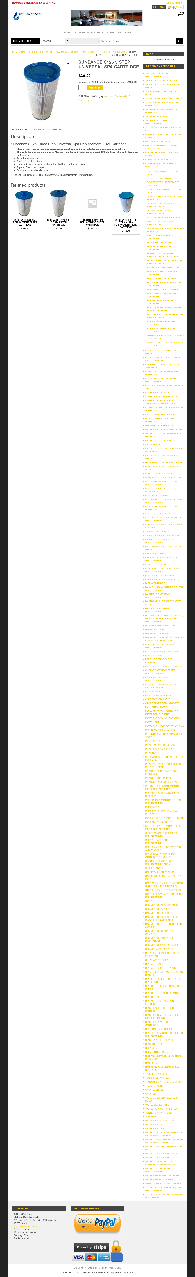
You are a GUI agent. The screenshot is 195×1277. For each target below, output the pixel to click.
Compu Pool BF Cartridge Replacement (160, 380)
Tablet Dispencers (156, 1073)
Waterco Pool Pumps (157, 1157)
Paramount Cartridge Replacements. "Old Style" (163, 255)
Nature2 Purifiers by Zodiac (162, 651)
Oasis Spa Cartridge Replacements (157, 679)
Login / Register (175, 2)
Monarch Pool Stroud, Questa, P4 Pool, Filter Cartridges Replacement (164, 618)
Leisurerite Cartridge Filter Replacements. (162, 570)
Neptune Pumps (154, 655)
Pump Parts (152, 807)
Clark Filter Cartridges (161, 178)
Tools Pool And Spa (157, 1077)
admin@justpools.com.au (26, 1226)
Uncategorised (154, 1089)
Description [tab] (19, 129)
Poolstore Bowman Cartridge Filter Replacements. (163, 787)
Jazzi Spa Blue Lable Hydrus (163, 217)
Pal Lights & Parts (156, 707)
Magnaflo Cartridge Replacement (157, 596)
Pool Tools (152, 753)
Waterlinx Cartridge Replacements (157, 1170)
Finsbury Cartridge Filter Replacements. (162, 205)
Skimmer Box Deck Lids (158, 912)
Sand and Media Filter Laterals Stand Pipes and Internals (164, 885)
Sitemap (78, 1267)
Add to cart (94, 87)
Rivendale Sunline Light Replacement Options (159, 863)
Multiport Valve (155, 629)
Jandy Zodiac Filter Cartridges (164, 535)
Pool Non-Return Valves (160, 745)
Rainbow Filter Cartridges (163, 267)
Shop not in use (111, 1267)
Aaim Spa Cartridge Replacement (156, 75)
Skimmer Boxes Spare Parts (161, 945)
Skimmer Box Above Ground (161, 905)
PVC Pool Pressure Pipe (159, 822)
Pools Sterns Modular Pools (163, 782)
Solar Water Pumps (156, 959)
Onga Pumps (152, 691)
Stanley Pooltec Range (159, 1039)
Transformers (154, 1085)
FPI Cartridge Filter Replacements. (159, 212)
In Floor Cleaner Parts (159, 513)
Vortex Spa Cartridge (158, 1112)
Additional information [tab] (48, 129)
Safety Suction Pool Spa (160, 872)
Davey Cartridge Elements (161, 396)
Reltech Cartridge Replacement (156, 841)
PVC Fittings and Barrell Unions (164, 818)
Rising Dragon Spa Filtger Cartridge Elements (161, 856)
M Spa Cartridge (155, 583)
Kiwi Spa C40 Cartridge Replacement (160, 223)
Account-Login (83, 32)
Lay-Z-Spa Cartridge (157, 553)
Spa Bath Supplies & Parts (160, 967)
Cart (128, 32)
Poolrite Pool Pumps (158, 778)
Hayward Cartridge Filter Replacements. (161, 483)
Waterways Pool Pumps (159, 1179)
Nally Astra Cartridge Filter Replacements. (162, 646)
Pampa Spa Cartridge (159, 242)
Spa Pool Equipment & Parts (162, 992)
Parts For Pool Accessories (162, 718)
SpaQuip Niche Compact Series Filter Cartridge (165, 309)
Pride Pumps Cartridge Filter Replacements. (163, 801)
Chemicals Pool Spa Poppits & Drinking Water (163, 359)
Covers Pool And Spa (157, 392)
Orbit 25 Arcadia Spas (158, 695)
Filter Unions (153, 444)
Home (67, 32)
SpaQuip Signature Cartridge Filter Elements (162, 1016)
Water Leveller (154, 1128)
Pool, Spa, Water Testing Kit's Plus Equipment (163, 765)
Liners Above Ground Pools (162, 579)
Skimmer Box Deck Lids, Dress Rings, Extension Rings (162, 918)
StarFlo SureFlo (155, 1043)
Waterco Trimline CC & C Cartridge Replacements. (160, 1163)
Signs (148, 901)
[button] (68, 64)
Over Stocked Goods (157, 699)
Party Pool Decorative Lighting (164, 726)
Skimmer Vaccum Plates (159, 948)
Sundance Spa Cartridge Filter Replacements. (97, 51)
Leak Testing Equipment (159, 564)
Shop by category (21, 40)
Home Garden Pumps (157, 495)
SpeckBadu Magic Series (159, 1028)
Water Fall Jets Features (160, 1120)
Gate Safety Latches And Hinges (164, 462)
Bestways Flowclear (157, 141)
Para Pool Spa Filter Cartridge (159, 248)
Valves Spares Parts (157, 1104)
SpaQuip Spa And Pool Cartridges (158, 1023)
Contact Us (114, 32)
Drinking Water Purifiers (160, 414)
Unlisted (150, 1093)
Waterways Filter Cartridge (162, 1175)
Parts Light (152, 722)
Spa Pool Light (154, 996)
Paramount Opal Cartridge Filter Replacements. (161, 713)
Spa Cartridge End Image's (162, 289)
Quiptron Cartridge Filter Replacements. (161, 834)
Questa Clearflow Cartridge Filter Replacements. (163, 827)
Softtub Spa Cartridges (161, 278)
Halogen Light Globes (158, 473)
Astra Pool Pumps (156, 116)
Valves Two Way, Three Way (161, 1108)
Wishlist (93, 1267)
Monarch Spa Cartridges (160, 625)
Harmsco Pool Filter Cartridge (164, 477)
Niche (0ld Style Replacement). (163, 666)
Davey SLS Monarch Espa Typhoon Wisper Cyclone (160, 402)
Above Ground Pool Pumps (161, 80)
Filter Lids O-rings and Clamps (163, 429)
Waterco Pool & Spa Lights (161, 1153)
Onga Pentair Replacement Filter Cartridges (161, 686)
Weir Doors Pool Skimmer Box (163, 1183)
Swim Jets (151, 1062)
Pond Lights (152, 741)
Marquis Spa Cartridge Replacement (159, 610)
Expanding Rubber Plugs (160, 425)
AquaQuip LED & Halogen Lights (163, 98)
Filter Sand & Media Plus (159, 440)
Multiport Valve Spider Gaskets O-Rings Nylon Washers (164, 639)
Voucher (150, 1116)
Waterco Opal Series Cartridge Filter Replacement (164, 1141)
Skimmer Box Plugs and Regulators (159, 939)
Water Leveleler (155, 1124)
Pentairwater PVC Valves (160, 730)
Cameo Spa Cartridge (158, 159)
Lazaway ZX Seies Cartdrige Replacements (161, 559)
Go (179, 40)
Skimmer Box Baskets (157, 909)
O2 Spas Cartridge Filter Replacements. (160, 672)
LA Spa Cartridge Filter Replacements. (159, 541)
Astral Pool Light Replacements (156, 122)
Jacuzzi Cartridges (157, 531)
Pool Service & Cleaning (159, 749)
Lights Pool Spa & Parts (159, 575)
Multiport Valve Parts (158, 633)
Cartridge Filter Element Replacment (44, 51)
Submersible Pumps (156, 1051)
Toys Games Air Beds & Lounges (163, 1081)
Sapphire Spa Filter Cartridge (163, 890)
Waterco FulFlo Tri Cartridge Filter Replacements (163, 1134)
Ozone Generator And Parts (162, 703)
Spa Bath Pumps (154, 963)
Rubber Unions (154, 868)
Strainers (151, 1047)
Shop (100, 32)
